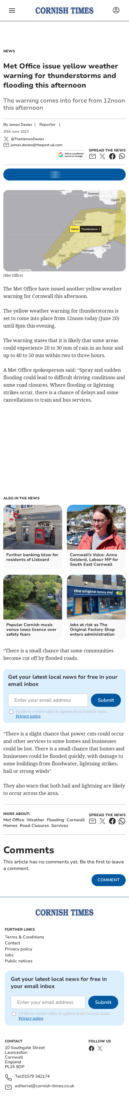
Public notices (18, 961)
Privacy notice (28, 716)
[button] (12, 10)
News (9, 51)
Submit (106, 700)
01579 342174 (36, 1076)
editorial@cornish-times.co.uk (44, 1086)
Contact (12, 943)
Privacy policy (18, 949)
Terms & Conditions (24, 937)
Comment (109, 880)
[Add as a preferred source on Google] (71, 154)
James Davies (20, 124)
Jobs (9, 955)
